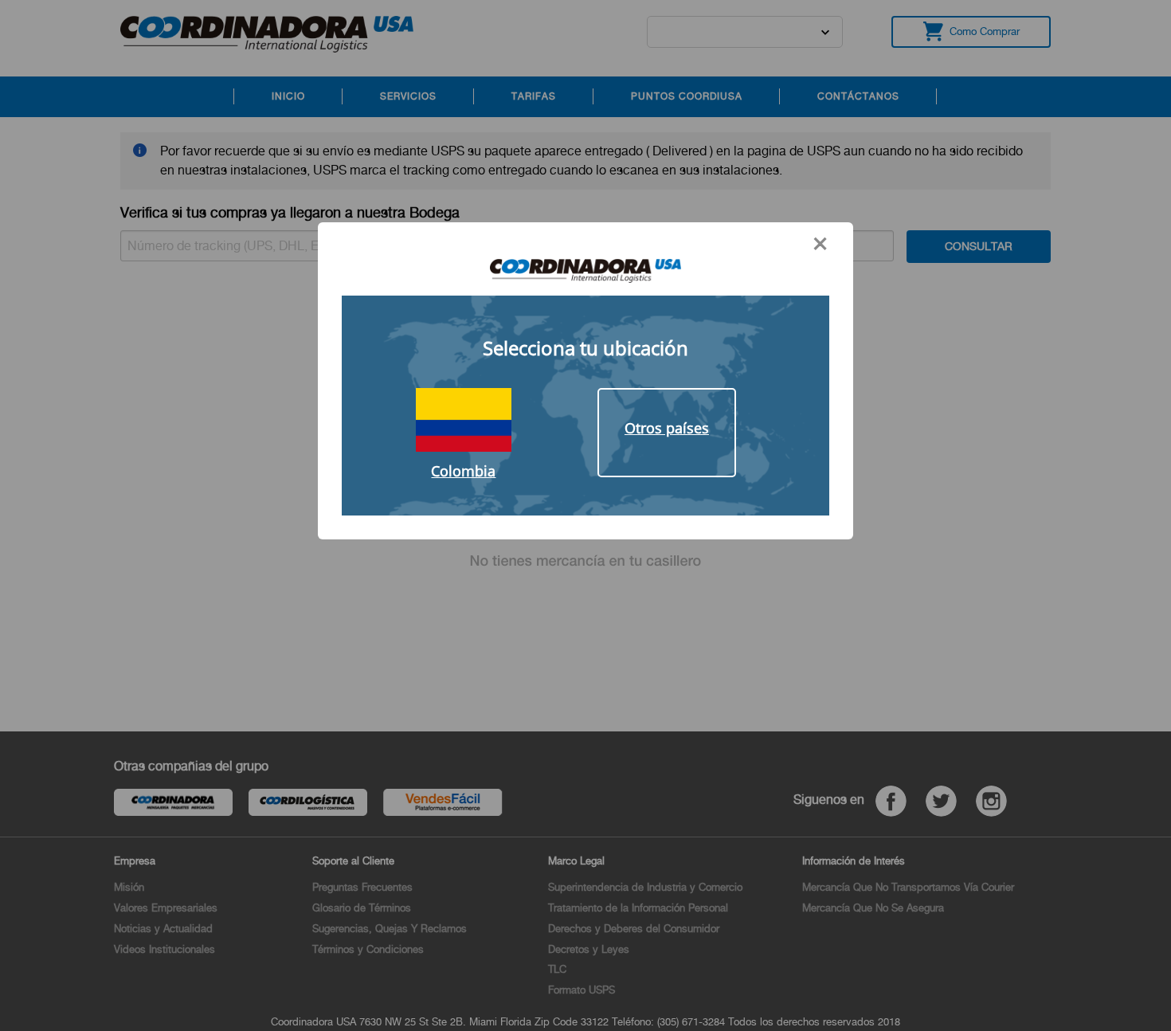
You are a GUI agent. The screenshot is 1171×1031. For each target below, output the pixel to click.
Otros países (667, 427)
